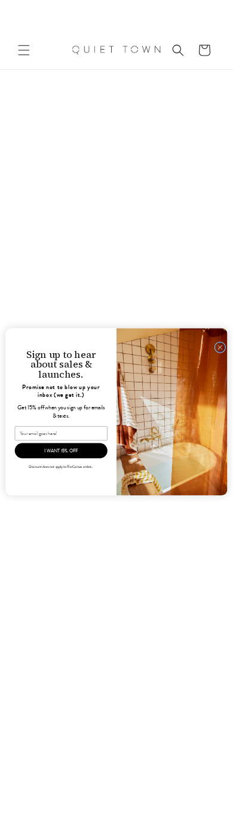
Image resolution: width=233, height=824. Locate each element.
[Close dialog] (220, 347)
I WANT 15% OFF (61, 451)
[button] (24, 50)
